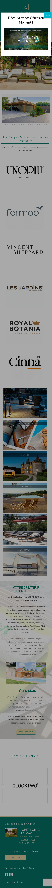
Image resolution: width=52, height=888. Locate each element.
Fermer (47, 15)
